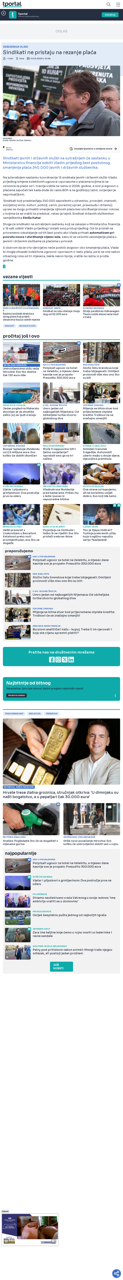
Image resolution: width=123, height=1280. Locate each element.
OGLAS (61, 31)
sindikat (9, 326)
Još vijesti (58, 966)
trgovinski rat (14, 713)
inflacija (35, 713)
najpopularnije (20, 853)
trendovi (51, 713)
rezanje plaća (27, 326)
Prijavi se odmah (16, 695)
